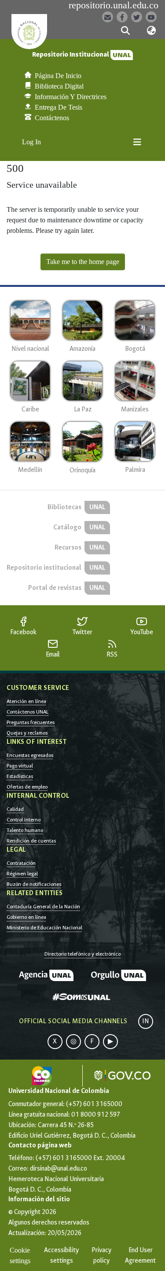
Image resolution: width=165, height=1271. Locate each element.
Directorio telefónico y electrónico (82, 953)
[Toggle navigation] (137, 142)
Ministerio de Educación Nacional (44, 927)
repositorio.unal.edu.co (113, 5)
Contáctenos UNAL (27, 711)
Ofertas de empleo (27, 786)
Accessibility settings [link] (61, 1255)
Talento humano (25, 830)
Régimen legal (22, 873)
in (145, 1021)
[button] (125, 30)
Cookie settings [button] (20, 1255)
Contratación (21, 863)
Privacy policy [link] (101, 1255)
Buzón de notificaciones (34, 884)
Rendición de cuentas (31, 840)
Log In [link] (32, 142)
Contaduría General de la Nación (43, 906)
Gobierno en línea (26, 917)
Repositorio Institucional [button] (71, 54)
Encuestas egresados (30, 755)
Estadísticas (20, 776)
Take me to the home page (82, 261)
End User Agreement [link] (140, 1255)
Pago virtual (20, 765)
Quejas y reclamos (27, 732)
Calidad (15, 809)
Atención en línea (26, 701)
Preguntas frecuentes (31, 722)
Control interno (23, 819)
